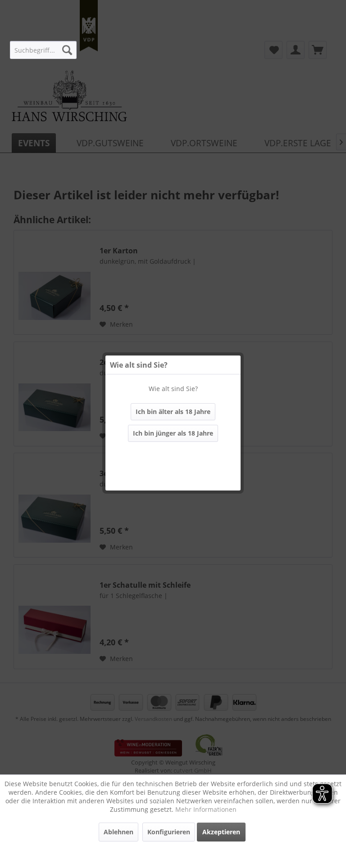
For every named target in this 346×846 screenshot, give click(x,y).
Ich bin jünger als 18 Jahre (173, 433)
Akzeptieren (221, 832)
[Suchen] (67, 50)
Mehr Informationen (206, 809)
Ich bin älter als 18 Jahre (173, 411)
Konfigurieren (168, 832)
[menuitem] (43, 50)
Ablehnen (118, 832)
